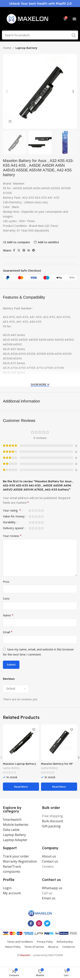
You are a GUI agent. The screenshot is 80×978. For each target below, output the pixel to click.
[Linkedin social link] (28, 250)
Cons (6, 598)
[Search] (73, 35)
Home (7, 48)
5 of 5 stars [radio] (42, 510)
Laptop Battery (26, 48)
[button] (7, 91)
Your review (12, 536)
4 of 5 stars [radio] (39, 510)
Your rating (12, 510)
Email (7, 632)
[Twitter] (47, 923)
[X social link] (18, 250)
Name (8, 615)
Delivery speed (13, 528)
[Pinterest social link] (23, 250)
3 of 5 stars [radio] (36, 510)
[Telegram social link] (33, 250)
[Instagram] (39, 923)
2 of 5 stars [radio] (33, 510)
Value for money (14, 516)
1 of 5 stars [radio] (29, 510)
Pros (6, 582)
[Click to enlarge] (10, 121)
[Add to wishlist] (33, 729)
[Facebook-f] (31, 923)
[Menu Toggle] (74, 19)
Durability (9, 522)
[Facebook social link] (14, 250)
